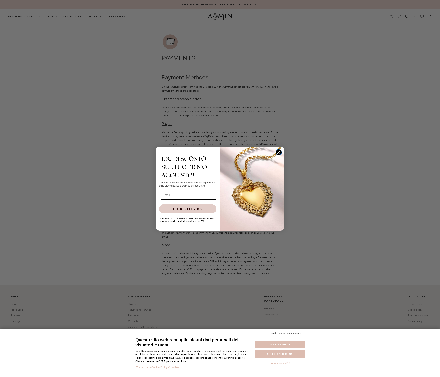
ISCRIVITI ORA (187, 209)
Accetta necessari (280, 354)
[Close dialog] (279, 152)
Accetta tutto (280, 344)
